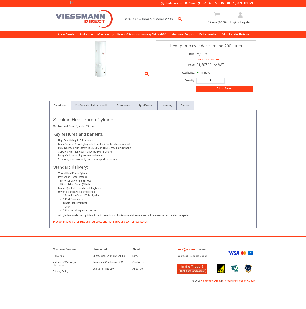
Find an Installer (208, 34)
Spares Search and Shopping (109, 256)
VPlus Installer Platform (235, 34)
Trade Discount (173, 3)
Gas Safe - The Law (103, 268)
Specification (146, 105)
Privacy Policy (60, 271)
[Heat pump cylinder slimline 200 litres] (100, 59)
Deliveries (58, 256)
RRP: (192, 54)
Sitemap (227, 280)
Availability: (188, 72)
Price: (191, 64)
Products (85, 34)
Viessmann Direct (211, 280)
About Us (137, 268)
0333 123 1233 (245, 3)
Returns (185, 105)
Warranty (167, 105)
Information (103, 34)
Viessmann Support (183, 34)
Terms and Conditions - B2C (108, 262)
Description (60, 105)
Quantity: (190, 80)
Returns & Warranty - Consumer (64, 264)
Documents (123, 105)
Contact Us (138, 262)
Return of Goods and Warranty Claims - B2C (141, 34)
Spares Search (65, 34)
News (191, 3)
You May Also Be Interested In (91, 105)
